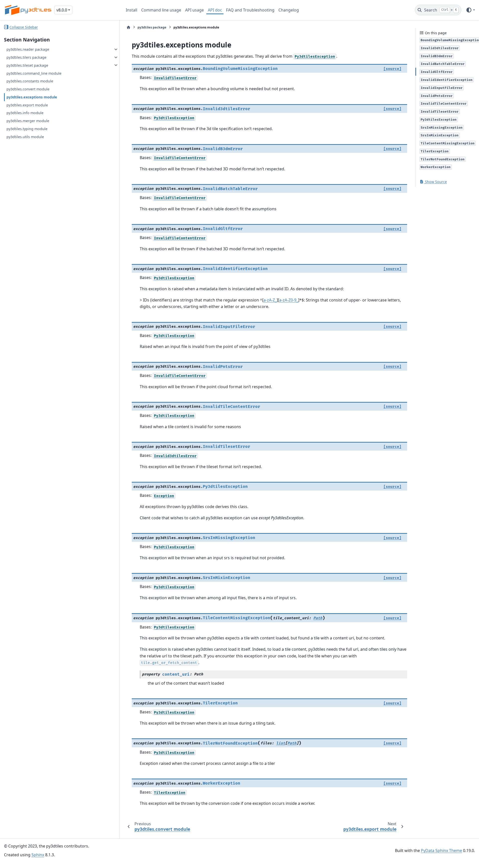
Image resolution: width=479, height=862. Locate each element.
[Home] (128, 27)
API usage (194, 10)
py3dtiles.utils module (25, 136)
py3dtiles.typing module (26, 128)
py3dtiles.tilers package (26, 57)
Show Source (435, 181)
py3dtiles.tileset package (27, 65)
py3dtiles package (151, 27)
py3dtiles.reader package (27, 49)
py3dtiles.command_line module (33, 73)
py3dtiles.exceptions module (31, 96)
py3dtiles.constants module (29, 81)
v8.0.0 (61, 10)
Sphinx (37, 855)
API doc (215, 10)
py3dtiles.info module (24, 112)
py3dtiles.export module (27, 104)
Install (131, 10)
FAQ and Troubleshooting (250, 10)
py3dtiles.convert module (27, 89)
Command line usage (161, 10)
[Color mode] (470, 10)
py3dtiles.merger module (27, 120)
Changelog (288, 10)
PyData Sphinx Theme (441, 850)
